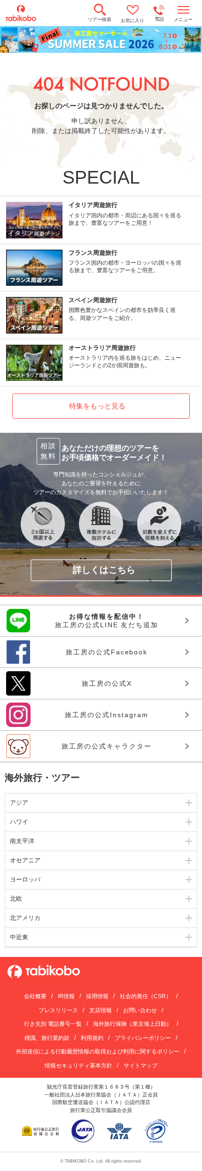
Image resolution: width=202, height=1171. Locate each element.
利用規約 (92, 1038)
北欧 (16, 898)
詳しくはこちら (104, 570)
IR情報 (66, 996)
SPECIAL (101, 177)
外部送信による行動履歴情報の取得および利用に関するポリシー (97, 1051)
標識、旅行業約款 (47, 1038)
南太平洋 (22, 841)
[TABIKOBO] (21, 13)
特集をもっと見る (97, 406)
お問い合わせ (140, 1010)
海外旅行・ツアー (42, 777)
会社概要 (35, 996)
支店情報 (100, 1010)
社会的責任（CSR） (145, 996)
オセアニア (25, 860)
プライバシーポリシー (143, 1038)
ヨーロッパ (25, 879)
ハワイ (19, 821)
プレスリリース (58, 1010)
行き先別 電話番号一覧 (53, 1024)
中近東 (19, 937)
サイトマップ (140, 1065)
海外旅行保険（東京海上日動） (132, 1024)
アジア (19, 802)
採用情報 (97, 996)
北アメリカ (25, 917)
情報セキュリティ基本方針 (78, 1065)
